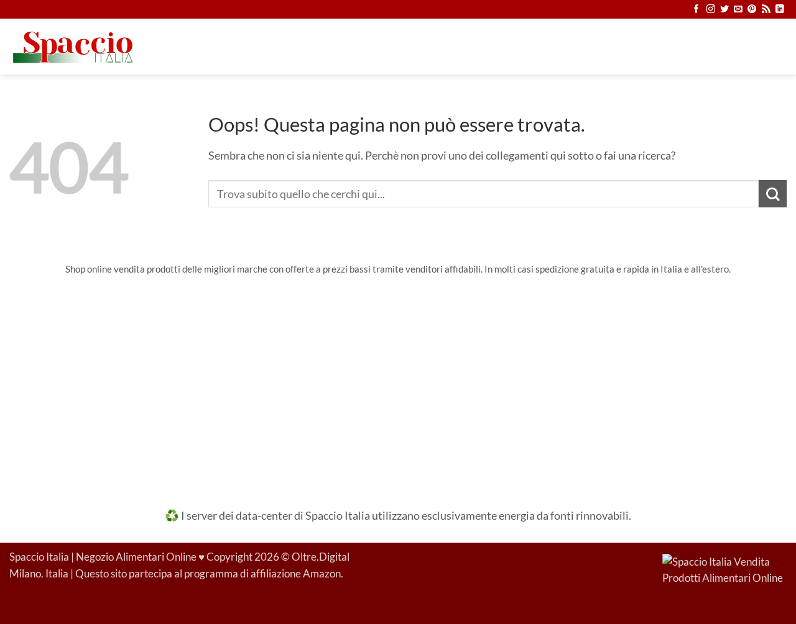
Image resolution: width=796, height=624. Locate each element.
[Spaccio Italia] (724, 569)
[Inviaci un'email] (738, 9)
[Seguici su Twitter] (724, 9)
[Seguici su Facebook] (696, 9)
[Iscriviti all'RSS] (766, 9)
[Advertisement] (398, 383)
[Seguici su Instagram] (710, 9)
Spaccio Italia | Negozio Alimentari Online (103, 557)
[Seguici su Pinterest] (751, 9)
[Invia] (773, 194)
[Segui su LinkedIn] (779, 9)
